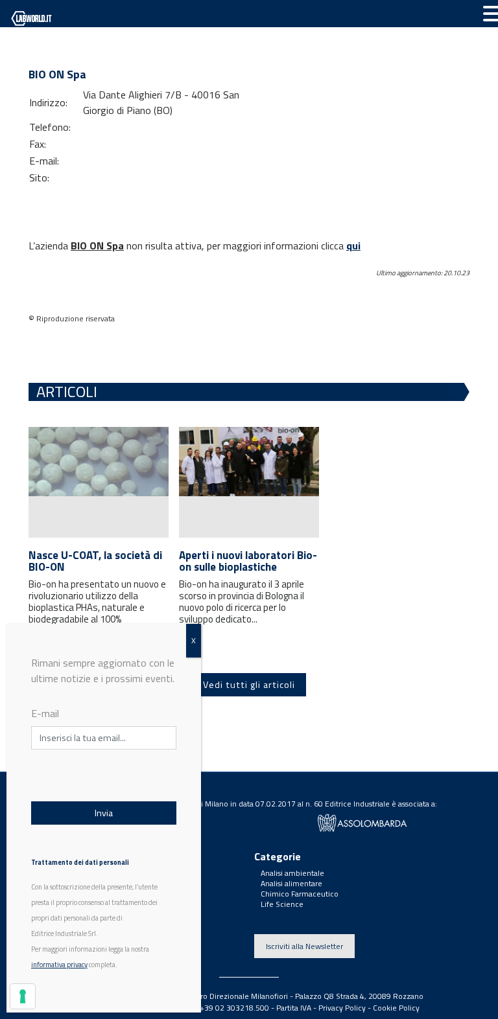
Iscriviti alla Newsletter (304, 946)
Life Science (282, 904)
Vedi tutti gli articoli (249, 685)
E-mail (45, 713)
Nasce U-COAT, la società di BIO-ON (95, 561)
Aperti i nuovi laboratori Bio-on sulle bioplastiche (248, 561)
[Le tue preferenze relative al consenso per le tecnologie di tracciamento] (22, 996)
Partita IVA (293, 1008)
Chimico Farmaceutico (299, 893)
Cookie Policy (396, 1008)
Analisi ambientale (292, 873)
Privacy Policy (342, 1008)
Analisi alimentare (291, 883)
